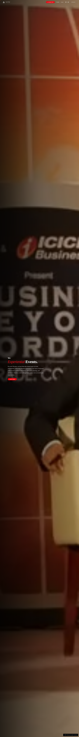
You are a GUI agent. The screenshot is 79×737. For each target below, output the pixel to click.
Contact (62, 2)
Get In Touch (12, 379)
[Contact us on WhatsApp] (68, 2)
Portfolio (57, 2)
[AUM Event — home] (4, 2)
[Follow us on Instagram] (66, 2)
